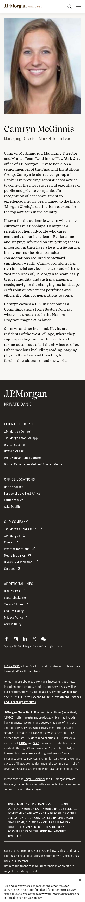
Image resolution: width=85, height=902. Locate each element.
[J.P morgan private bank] (23, 6)
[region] (42, 888)
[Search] (69, 6)
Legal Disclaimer (34, 779)
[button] (6, 639)
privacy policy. (33, 897)
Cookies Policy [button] (14, 611)
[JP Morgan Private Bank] (25, 403)
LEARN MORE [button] (12, 666)
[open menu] (78, 6)
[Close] (80, 879)
